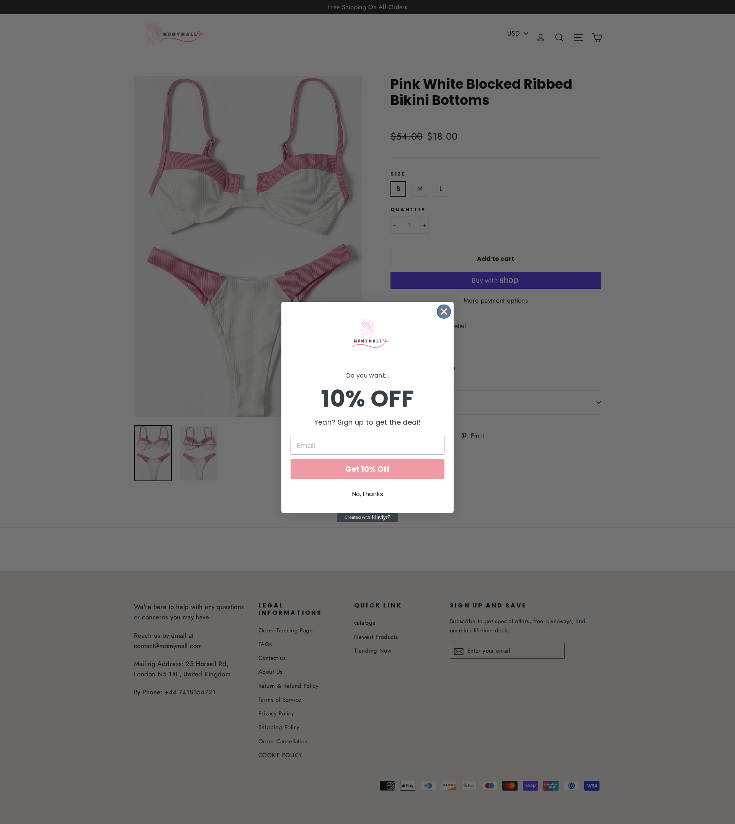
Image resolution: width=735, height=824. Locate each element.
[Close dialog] (444, 311)
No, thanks (367, 494)
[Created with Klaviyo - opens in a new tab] (367, 517)
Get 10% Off (367, 469)
